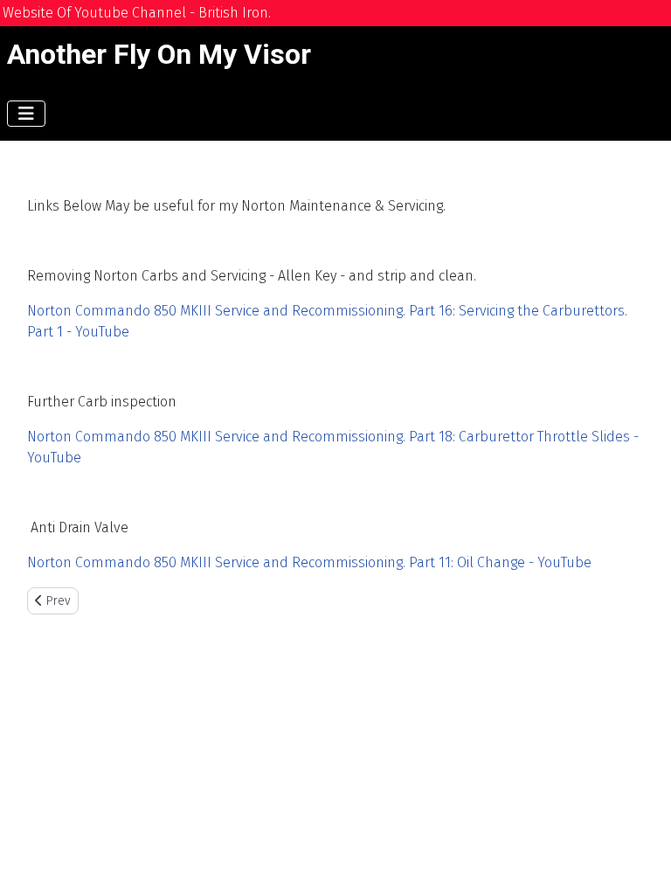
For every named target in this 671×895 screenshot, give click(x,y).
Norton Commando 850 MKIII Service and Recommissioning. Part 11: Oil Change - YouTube (309, 562)
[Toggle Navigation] (26, 114)
